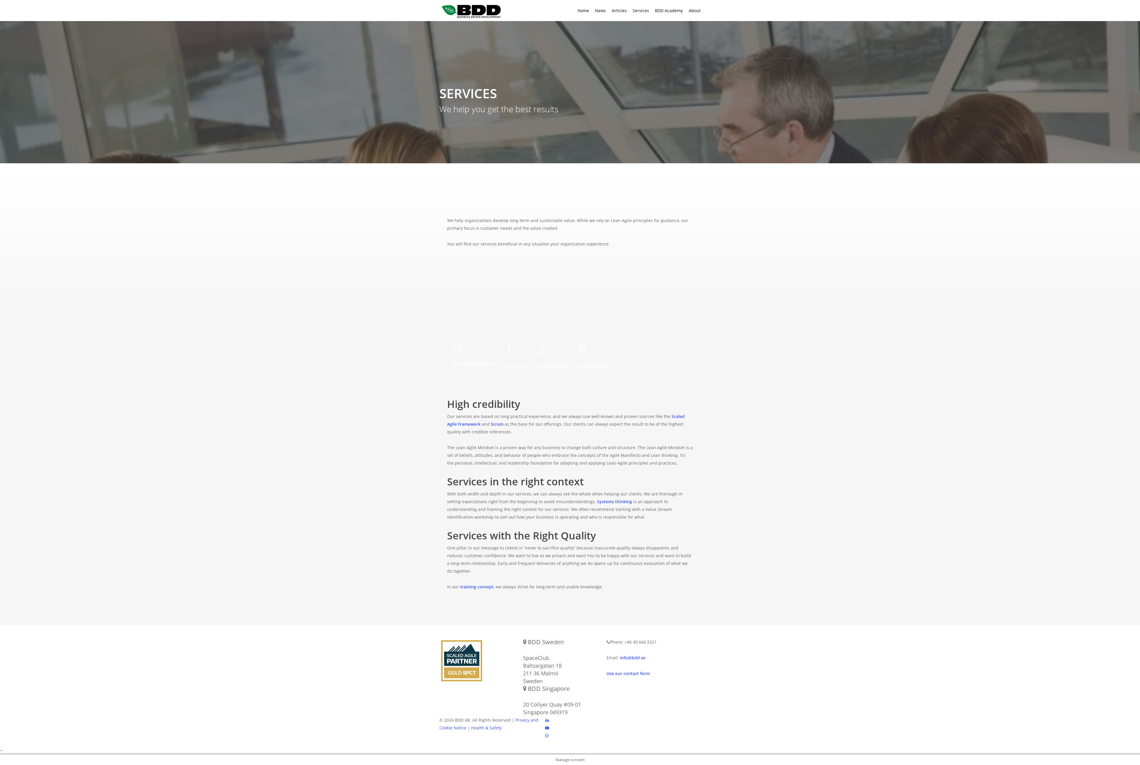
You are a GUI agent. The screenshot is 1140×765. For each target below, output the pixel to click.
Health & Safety (486, 728)
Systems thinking (614, 501)
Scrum (497, 424)
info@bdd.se (632, 658)
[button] (570, 750)
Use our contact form (628, 673)
